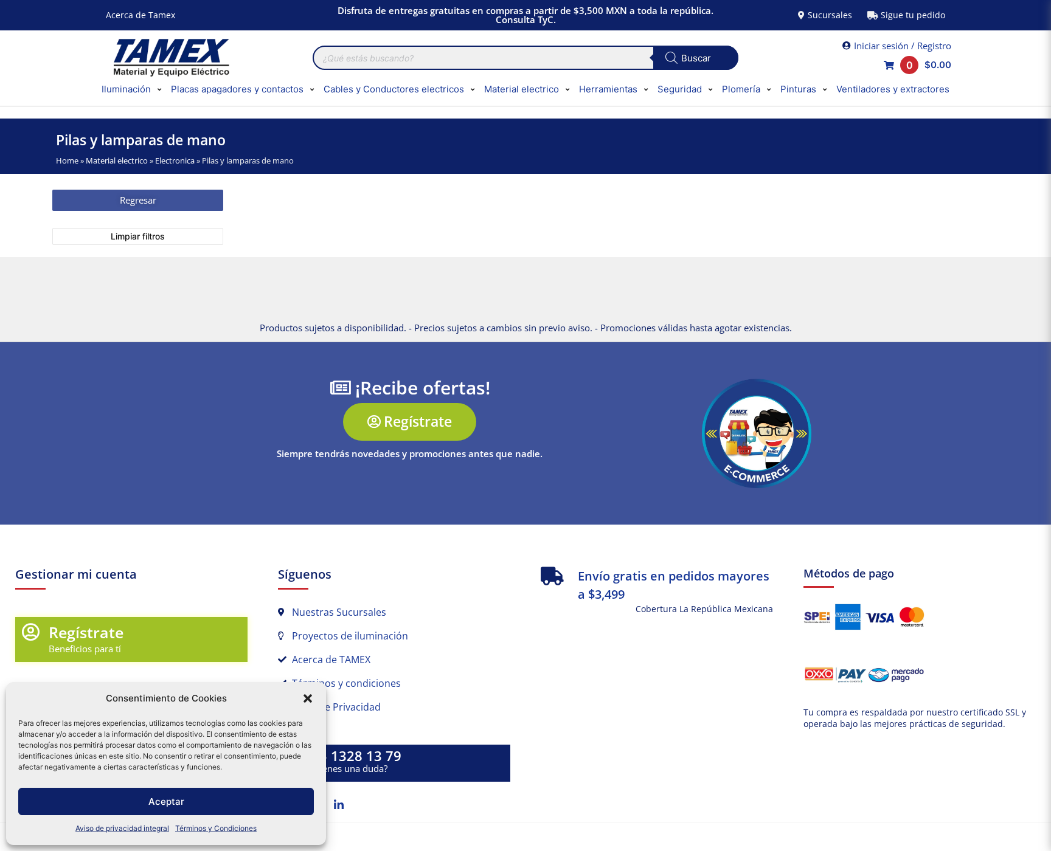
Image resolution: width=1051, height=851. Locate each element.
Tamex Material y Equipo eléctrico (170, 57)
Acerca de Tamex (140, 15)
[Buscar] (695, 58)
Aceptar (166, 801)
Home (67, 160)
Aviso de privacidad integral (122, 828)
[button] (308, 698)
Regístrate (86, 632)
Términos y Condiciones (216, 828)
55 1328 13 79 (356, 756)
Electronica (175, 160)
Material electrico (117, 160)
